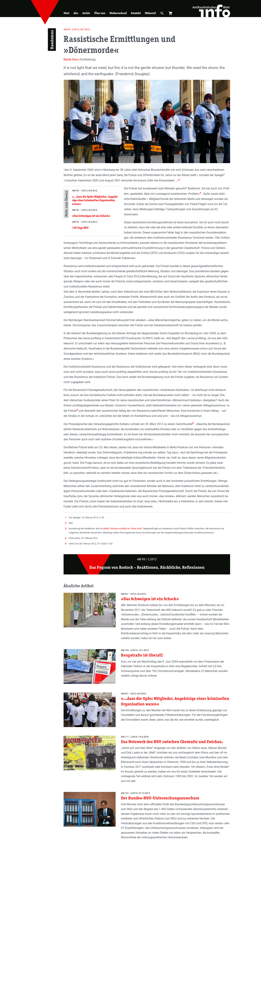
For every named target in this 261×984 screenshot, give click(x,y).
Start (66, 13)
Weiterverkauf (118, 13)
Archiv (86, 13)
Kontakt (136, 13)
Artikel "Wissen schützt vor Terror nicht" (123, 528)
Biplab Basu (71, 59)
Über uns (99, 13)
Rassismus (51, 39)
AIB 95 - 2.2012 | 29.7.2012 (77, 29)
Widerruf (150, 13)
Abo (76, 13)
